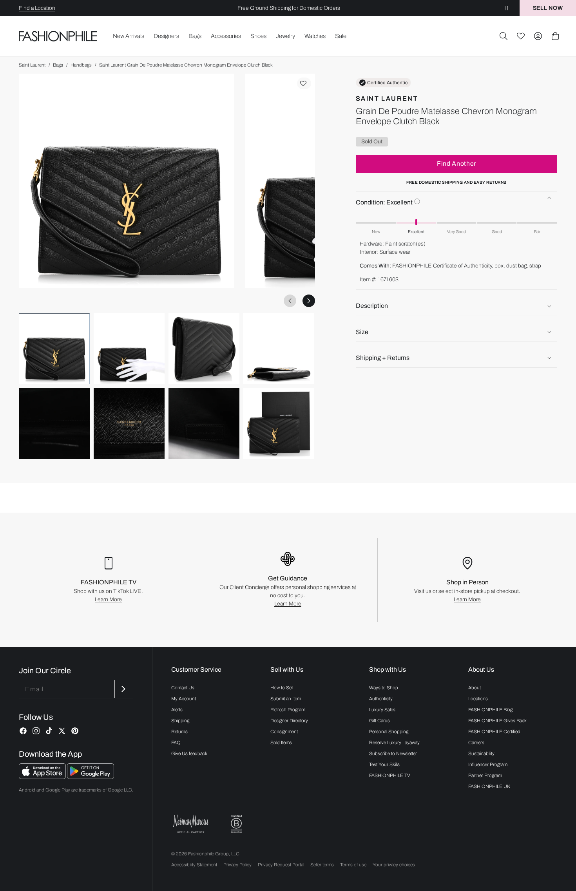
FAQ (176, 742)
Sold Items (281, 742)
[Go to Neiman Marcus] (191, 824)
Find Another (456, 163)
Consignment (284, 731)
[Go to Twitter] (62, 731)
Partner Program (485, 775)
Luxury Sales (382, 709)
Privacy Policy (237, 865)
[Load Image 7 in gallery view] (203, 423)
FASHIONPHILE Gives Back (497, 720)
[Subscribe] (123, 689)
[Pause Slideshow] (506, 8)
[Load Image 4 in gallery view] (278, 348)
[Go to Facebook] (23, 731)
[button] (503, 36)
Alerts (177, 709)
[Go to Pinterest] (75, 731)
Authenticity (381, 698)
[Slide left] (290, 301)
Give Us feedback (189, 753)
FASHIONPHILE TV (389, 775)
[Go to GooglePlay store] (90, 777)
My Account (183, 698)
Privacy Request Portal (281, 865)
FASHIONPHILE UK (489, 786)
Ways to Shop (383, 687)
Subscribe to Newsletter (393, 753)
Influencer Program (487, 764)
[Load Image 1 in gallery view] (54, 348)
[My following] (521, 36)
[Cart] (555, 36)
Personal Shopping (388, 731)
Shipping (180, 720)
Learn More (108, 599)
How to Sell (281, 687)
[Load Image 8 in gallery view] (278, 423)
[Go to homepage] (58, 36)
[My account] (538, 36)
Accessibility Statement (194, 865)
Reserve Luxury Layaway (394, 742)
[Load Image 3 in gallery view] (203, 348)
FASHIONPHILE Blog (490, 709)
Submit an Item (285, 698)
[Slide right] (308, 301)
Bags (58, 65)
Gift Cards (379, 720)
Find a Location (37, 8)
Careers (476, 742)
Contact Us (182, 687)
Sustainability (481, 753)
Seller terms (322, 865)
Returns (179, 731)
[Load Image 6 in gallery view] (129, 423)
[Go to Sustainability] (236, 824)
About (474, 687)
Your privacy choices (394, 865)
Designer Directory (289, 720)
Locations (478, 698)
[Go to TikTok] (49, 731)
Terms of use (353, 865)
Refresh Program (287, 709)
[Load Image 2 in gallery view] (129, 348)
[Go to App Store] (43, 777)
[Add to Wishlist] (304, 83)
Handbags (81, 65)
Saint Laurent (32, 65)
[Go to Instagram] (36, 731)
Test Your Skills (384, 764)
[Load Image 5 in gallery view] (54, 423)
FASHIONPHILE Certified (494, 731)
